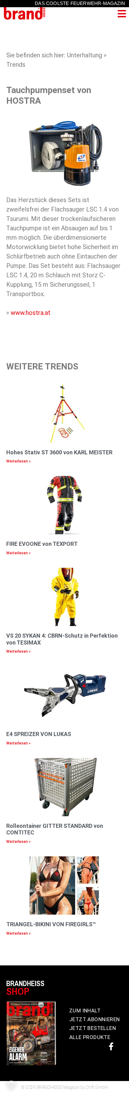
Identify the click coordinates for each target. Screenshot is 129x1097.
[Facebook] (111, 1046)
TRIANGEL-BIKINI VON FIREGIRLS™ (51, 924)
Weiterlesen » (18, 461)
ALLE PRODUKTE (89, 1037)
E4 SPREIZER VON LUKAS (38, 734)
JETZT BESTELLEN (92, 1028)
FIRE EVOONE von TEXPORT (42, 544)
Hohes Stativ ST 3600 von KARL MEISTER (59, 452)
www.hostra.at (30, 312)
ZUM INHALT (85, 1010)
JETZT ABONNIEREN (94, 1019)
